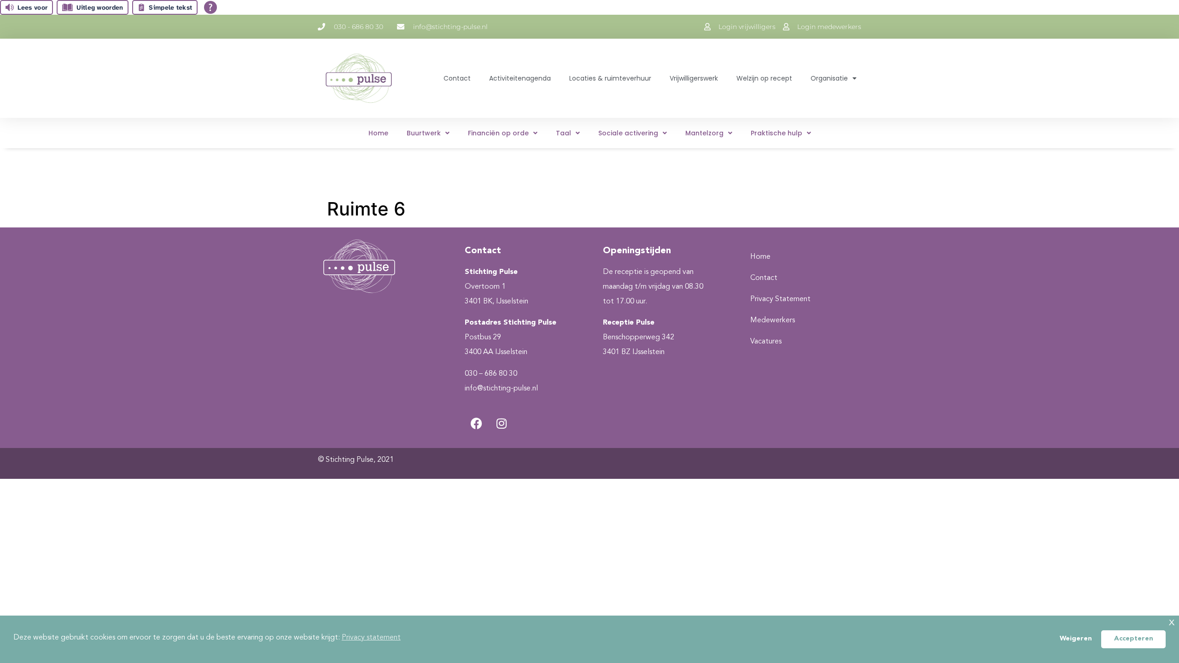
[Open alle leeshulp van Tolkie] (210, 7)
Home (378, 133)
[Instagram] (501, 423)
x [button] (1171, 622)
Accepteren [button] (1133, 638)
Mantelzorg (704, 133)
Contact (457, 78)
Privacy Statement (780, 299)
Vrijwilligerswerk (694, 78)
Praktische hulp (776, 133)
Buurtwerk (424, 133)
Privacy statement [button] (371, 637)
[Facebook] (476, 423)
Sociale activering (628, 133)
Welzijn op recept (764, 78)
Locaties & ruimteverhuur (610, 78)
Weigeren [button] (1076, 638)
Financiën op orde (498, 133)
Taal (563, 133)
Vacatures (766, 341)
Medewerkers (772, 320)
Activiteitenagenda (520, 78)
